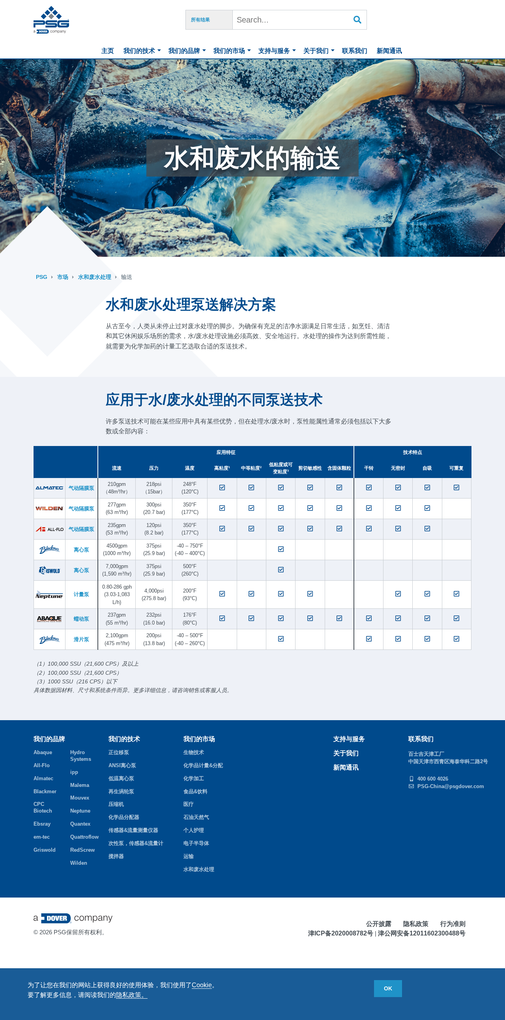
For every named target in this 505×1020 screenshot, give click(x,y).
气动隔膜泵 (81, 488)
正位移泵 (118, 752)
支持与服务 (274, 50)
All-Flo (42, 765)
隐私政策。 (132, 995)
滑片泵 (81, 639)
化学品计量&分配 (203, 765)
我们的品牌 (184, 50)
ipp (74, 772)
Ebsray (42, 824)
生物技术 (193, 752)
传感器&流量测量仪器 (133, 830)
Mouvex (79, 798)
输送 (126, 277)
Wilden (78, 863)
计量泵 (81, 594)
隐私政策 (415, 923)
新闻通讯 (389, 50)
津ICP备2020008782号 (340, 933)
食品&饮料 (195, 791)
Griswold (45, 850)
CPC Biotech (43, 807)
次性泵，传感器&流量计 (135, 843)
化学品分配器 (123, 817)
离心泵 (81, 550)
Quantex (80, 824)
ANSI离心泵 (122, 765)
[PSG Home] (51, 20)
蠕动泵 (81, 619)
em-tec (42, 837)
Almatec (43, 778)
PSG (41, 277)
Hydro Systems (80, 755)
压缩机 (116, 804)
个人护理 (193, 830)
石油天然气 (196, 817)
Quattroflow (83, 837)
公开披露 (378, 923)
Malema (79, 785)
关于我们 (316, 50)
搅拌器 (116, 856)
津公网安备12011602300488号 (422, 933)
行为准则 (453, 923)
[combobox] (300, 20)
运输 (188, 856)
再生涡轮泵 (121, 791)
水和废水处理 (94, 277)
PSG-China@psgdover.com (450, 786)
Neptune (80, 811)
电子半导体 (196, 843)
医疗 (188, 804)
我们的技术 (139, 50)
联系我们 (354, 50)
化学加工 (193, 778)
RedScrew (82, 850)
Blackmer (45, 791)
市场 (62, 277)
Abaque (43, 752)
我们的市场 (229, 50)
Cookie (202, 985)
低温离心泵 (121, 778)
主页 (107, 50)
